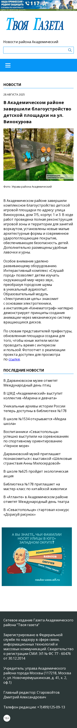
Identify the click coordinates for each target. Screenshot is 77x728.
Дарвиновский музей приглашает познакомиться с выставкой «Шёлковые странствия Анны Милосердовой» (37, 459)
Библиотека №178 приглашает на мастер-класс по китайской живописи (35, 486)
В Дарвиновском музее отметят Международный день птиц (30, 383)
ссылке (14, 359)
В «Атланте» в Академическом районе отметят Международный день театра (36, 499)
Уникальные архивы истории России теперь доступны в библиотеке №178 (35, 408)
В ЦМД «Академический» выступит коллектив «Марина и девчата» (33, 395)
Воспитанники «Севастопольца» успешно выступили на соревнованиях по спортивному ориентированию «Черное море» (36, 438)
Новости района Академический (30, 41)
